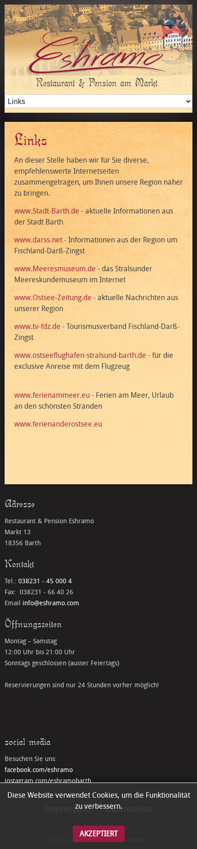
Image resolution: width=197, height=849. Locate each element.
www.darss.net (38, 240)
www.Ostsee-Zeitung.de (53, 297)
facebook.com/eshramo (39, 770)
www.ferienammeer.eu (52, 395)
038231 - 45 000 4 (45, 581)
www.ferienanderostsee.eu (58, 424)
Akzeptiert (99, 833)
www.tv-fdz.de (37, 326)
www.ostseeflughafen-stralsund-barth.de (80, 355)
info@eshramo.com (50, 603)
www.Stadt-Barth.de (46, 211)
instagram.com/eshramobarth (48, 781)
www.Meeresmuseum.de (55, 268)
